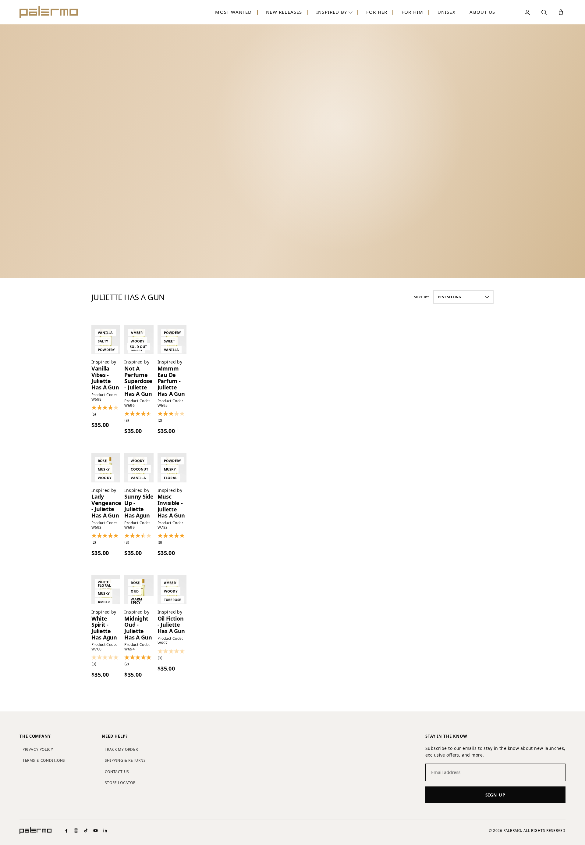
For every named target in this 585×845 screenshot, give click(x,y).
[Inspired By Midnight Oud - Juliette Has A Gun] (138, 589)
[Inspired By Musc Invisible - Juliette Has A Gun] (172, 467)
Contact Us (117, 771)
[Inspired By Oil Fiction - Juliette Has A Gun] (172, 589)
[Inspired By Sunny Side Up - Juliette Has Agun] (138, 467)
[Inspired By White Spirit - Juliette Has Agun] (105, 589)
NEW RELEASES (284, 12)
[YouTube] (95, 830)
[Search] (544, 12)
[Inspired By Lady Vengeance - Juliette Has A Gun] (105, 467)
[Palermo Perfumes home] (49, 12)
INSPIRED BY (331, 12)
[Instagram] (76, 830)
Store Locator (120, 782)
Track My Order (121, 749)
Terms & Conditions (44, 760)
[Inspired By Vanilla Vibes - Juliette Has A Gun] (105, 339)
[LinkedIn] (105, 830)
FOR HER (376, 12)
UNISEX (447, 12)
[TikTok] (85, 830)
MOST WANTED (233, 12)
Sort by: (421, 297)
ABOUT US (482, 12)
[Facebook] (66, 830)
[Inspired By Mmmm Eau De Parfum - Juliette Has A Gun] (172, 339)
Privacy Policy (38, 749)
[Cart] (561, 12)
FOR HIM (412, 12)
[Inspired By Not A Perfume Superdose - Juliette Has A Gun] (138, 339)
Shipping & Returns (125, 760)
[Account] (527, 12)
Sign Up (495, 795)
